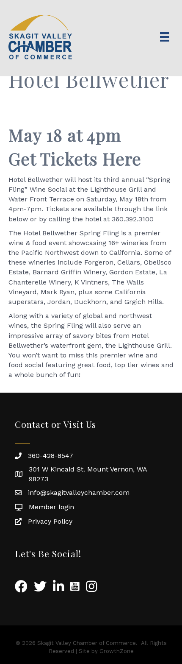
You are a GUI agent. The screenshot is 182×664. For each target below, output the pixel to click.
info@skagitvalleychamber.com (79, 492)
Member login (51, 507)
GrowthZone (116, 651)
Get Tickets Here (74, 158)
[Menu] (164, 36)
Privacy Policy (50, 521)
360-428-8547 (50, 456)
